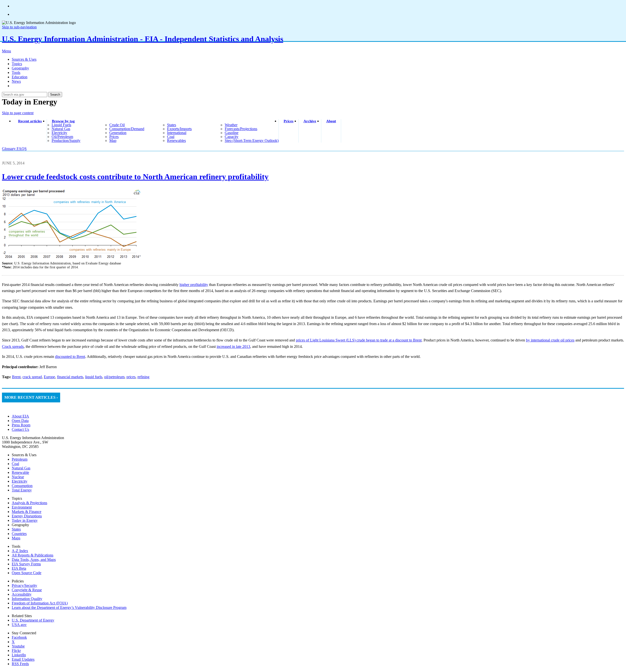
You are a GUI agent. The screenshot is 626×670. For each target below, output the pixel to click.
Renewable (20, 472)
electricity (59, 133)
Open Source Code (26, 573)
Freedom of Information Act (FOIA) (40, 603)
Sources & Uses (24, 59)
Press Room (21, 425)
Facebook (19, 637)
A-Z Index (20, 551)
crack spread (32, 377)
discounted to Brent (70, 356)
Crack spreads (13, 346)
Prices (288, 121)
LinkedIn (19, 655)
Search (55, 94)
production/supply (66, 140)
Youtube (18, 646)
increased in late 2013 (233, 346)
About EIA (20, 416)
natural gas (61, 129)
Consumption (22, 486)
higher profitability (193, 285)
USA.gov (19, 625)
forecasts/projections (241, 129)
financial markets (70, 377)
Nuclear (18, 477)
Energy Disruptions (27, 516)
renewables (176, 140)
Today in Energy (25, 520)
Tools (16, 72)
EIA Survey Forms (26, 564)
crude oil (117, 125)
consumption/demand (126, 129)
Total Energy (22, 490)
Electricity (19, 481)
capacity (231, 137)
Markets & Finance (26, 512)
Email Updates (23, 659)
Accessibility (22, 594)
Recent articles (30, 121)
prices (114, 137)
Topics (17, 64)
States (16, 529)
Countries (19, 534)
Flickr (16, 650)
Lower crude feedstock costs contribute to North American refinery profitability (135, 176)
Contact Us (20, 429)
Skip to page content (18, 113)
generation (117, 133)
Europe (49, 377)
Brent (16, 377)
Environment (22, 507)
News (16, 81)
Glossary (9, 149)
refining (143, 377)
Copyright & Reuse (27, 590)
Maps (16, 538)
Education (19, 77)
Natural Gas (21, 468)
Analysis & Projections (29, 503)
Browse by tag (63, 121)
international (176, 133)
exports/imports (179, 129)
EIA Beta (19, 568)
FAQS (22, 149)
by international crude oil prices (550, 340)
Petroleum (19, 459)
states (171, 125)
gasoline (231, 133)
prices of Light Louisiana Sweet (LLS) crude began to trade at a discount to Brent (359, 340)
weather (231, 125)
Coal (15, 464)
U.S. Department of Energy (33, 620)
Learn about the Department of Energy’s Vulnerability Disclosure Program (69, 607)
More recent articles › (31, 397)
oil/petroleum (62, 137)
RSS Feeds (20, 664)
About (331, 121)
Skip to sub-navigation (19, 27)
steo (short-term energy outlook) (252, 140)
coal (170, 137)
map (112, 140)
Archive (309, 121)
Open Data (20, 421)
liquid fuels (61, 125)
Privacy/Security (24, 585)
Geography (20, 68)
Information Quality (27, 599)
